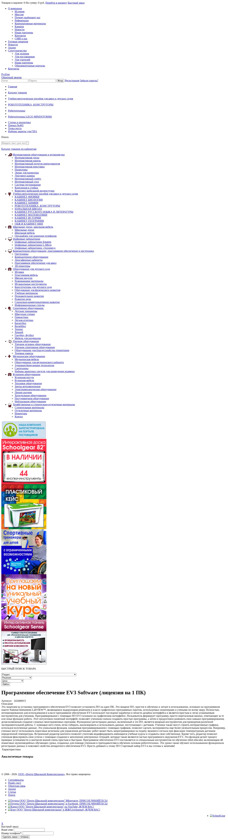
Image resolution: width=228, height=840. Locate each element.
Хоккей (19, 332)
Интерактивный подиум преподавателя (37, 163)
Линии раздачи (23, 392)
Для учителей (22, 59)
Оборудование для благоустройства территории (42, 350)
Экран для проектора (27, 172)
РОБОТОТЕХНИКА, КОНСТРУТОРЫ (30, 104)
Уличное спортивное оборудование (35, 347)
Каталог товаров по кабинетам (18, 148)
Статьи (12, 791)
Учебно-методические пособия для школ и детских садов (40, 98)
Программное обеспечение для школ (35, 263)
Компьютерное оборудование (31, 257)
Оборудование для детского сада (31, 269)
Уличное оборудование (26, 341)
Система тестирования (28, 184)
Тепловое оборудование (28, 383)
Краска (19, 416)
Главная (12, 86)
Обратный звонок (11, 77)
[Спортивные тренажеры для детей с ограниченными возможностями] (23, 573)
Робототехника (16, 110)
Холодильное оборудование (30, 395)
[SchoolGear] (217, 815)
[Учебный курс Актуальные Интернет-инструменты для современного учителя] (23, 618)
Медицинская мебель (27, 359)
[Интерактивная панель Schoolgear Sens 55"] (23, 663)
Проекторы (21, 169)
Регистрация (72, 80)
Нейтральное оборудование (30, 401)
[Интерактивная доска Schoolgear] (23, 483)
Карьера (19, 26)
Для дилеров (22, 53)
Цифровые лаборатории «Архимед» (35, 247)
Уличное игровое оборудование (33, 344)
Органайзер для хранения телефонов (36, 235)
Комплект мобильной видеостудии (34, 190)
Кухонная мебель (24, 380)
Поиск (11, 795)
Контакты (20, 35)
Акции (12, 47)
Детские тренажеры (26, 311)
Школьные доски (24, 229)
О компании (15, 8)
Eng (7, 74)
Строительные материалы (29, 407)
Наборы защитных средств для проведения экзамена (45, 371)
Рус (3, 74)
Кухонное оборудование (26, 374)
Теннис (19, 329)
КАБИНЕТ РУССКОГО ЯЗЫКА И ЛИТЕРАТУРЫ (44, 211)
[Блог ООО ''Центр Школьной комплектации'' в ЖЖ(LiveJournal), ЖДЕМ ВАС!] (54, 809)
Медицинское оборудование (29, 356)
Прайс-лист (14, 782)
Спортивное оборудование (28, 308)
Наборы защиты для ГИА (22, 131)
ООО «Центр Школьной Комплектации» (41, 774)
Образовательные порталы (30, 65)
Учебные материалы (26, 293)
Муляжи (19, 272)
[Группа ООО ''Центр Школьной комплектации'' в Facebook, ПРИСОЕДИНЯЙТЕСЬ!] (58, 803)
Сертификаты (16, 779)
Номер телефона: (11, 833)
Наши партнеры (24, 32)
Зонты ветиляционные (28, 386)
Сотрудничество (17, 50)
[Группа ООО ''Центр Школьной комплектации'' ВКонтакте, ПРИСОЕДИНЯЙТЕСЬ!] (58, 800)
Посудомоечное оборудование (32, 398)
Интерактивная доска (27, 157)
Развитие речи (23, 299)
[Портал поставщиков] (23, 437)
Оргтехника (21, 254)
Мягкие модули (23, 278)
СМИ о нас (21, 38)
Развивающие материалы (29, 281)
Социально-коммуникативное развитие (37, 302)
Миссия (19, 14)
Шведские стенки (25, 314)
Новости (20, 29)
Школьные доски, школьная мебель (33, 226)
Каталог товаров (17, 92)
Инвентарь (21, 413)
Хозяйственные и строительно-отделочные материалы (44, 404)
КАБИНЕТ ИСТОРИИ (28, 217)
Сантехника (21, 368)
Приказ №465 (16, 125)
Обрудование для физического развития (37, 290)
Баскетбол (20, 323)
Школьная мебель (25, 232)
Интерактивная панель (28, 160)
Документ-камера (25, 175)
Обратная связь (16, 785)
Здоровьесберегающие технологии (34, 365)
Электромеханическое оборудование (35, 389)
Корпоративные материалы (30, 23)
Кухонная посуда (24, 377)
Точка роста (15, 128)
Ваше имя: (7, 829)
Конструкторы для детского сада (33, 287)
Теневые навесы (24, 353)
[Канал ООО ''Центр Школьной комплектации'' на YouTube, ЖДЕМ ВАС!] (51, 806)
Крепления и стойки (26, 187)
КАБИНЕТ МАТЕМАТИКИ (31, 214)
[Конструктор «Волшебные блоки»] (23, 528)
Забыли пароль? (89, 80)
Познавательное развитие (29, 296)
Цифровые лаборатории (26, 238)
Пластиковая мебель (26, 275)
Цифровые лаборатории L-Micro (33, 244)
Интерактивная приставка (30, 166)
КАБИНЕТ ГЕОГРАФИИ (29, 220)
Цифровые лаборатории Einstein (33, 241)
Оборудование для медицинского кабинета (39, 362)
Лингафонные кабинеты (29, 260)
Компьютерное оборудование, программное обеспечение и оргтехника (53, 251)
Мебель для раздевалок (28, 338)
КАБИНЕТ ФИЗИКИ (27, 196)
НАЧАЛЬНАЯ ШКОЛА (28, 208)
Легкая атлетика (24, 320)
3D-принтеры (22, 266)
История (19, 11)
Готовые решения (18, 41)
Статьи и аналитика (19, 122)
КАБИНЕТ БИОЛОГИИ (29, 199)
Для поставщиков (25, 56)
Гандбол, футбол (24, 335)
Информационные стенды (30, 305)
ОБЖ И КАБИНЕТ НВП (29, 223)
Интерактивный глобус (28, 178)
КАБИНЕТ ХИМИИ (26, 202)
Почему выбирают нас (27, 17)
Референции (22, 20)
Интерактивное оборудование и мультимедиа (39, 154)
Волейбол (20, 326)
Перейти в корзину (56, 2)
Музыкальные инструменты (31, 284)
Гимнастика (21, 317)
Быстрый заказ (76, 2)
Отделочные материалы (28, 410)
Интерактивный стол (27, 181)
